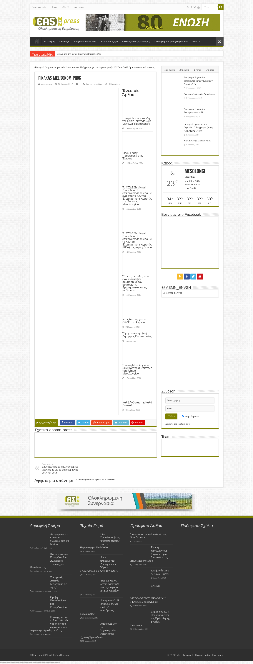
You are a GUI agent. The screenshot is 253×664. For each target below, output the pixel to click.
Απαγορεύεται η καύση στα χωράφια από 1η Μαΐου (59, 539)
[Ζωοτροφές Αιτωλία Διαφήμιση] (172, 98)
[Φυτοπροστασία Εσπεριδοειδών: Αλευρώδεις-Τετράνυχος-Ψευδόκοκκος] (39, 558)
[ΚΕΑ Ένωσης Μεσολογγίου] (172, 145)
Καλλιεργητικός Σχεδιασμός (135, 41)
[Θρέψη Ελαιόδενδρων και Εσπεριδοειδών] (39, 601)
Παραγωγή (64, 41)
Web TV (65, 7)
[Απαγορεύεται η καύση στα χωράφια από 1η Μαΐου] (39, 538)
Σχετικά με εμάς (39, 7)
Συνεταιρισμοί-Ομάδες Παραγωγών (171, 41)
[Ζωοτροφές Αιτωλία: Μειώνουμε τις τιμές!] (39, 582)
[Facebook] (191, 7)
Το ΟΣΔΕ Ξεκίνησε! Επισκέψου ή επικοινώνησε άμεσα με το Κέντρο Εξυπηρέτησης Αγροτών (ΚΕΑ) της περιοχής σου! (137, 240)
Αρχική (36, 41)
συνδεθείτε (110, 479)
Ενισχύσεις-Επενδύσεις (85, 41)
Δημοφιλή (184, 69)
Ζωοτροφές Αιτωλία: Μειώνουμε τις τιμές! (58, 582)
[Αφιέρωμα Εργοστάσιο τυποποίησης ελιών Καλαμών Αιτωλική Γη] (172, 82)
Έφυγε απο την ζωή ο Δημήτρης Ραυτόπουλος (79, 53)
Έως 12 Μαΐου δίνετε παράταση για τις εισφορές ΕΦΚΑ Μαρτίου (109, 585)
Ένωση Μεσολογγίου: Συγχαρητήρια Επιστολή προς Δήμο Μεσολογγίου (137, 369)
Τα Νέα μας (49, 41)
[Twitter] (194, 7)
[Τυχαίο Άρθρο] (220, 41)
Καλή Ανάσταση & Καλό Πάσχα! (137, 404)
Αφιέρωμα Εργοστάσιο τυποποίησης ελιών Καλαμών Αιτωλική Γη (198, 80)
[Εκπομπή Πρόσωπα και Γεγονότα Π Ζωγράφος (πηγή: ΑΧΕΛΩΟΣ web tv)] (172, 128)
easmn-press (46, 84)
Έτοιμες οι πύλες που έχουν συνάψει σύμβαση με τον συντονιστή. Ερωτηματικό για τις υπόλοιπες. (135, 283)
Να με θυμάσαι (191, 416)
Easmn (198, 655)
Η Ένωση (54, 7)
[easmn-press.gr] (56, 24)
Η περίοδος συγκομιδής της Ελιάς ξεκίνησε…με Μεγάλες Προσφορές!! (136, 121)
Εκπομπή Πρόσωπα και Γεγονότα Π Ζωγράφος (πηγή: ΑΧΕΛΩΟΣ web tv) (198, 127)
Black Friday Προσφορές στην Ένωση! (132, 155)
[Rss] (188, 7)
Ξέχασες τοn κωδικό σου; (177, 423)
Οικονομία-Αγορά (109, 41)
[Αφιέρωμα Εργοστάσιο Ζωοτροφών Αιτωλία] (172, 113)
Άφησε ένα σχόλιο (94, 84)
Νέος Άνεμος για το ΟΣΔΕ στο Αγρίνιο (134, 321)
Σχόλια (197, 69)
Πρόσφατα (169, 69)
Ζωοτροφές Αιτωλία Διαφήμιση (199, 94)
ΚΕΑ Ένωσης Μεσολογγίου (197, 140)
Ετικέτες (210, 69)
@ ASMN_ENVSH (176, 287)
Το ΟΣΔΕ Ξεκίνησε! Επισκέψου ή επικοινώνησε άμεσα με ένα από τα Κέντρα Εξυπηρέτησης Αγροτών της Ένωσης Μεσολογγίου (137, 196)
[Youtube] (198, 7)
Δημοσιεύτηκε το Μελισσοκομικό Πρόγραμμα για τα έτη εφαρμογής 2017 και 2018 (87, 67)
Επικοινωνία (78, 7)
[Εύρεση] (221, 7)
